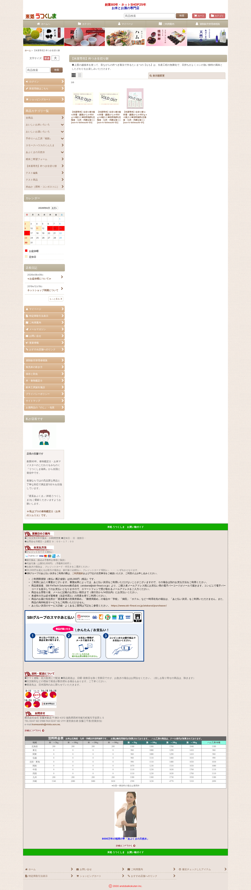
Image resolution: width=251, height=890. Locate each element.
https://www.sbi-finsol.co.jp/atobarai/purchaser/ (139, 605)
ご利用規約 (77, 573)
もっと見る (55, 299)
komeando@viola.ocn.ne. (46, 724)
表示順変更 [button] (159, 75)
